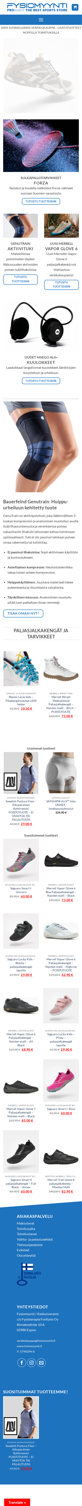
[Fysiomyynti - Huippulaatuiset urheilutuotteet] (37, 7)
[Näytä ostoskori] (75, 7)
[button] (41, 20)
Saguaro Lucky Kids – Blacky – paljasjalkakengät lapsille (21, 965)
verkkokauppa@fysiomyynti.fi (36, 1340)
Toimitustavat (27, 1234)
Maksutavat (25, 1223)
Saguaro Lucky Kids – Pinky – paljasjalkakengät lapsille (61, 1040)
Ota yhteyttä (26, 1255)
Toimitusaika (26, 1229)
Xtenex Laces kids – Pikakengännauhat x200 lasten (21, 700)
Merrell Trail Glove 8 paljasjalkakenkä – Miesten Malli (61, 1183)
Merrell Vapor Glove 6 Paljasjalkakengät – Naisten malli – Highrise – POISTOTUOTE (61, 965)
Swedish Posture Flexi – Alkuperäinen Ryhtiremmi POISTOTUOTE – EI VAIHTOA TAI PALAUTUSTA (21, 810)
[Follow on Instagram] (31, 1362)
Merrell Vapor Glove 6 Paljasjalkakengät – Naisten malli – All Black (21, 1040)
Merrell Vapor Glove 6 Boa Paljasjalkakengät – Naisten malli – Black (61, 892)
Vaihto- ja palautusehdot (35, 1239)
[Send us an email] (41, 1362)
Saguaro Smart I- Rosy (61, 1109)
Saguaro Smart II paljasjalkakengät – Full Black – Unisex (21, 1183)
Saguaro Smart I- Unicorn (21, 890)
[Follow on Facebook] (21, 1362)
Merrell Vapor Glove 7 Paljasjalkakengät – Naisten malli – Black (21, 1112)
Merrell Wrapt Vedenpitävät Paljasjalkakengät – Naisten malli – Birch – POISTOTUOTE (61, 704)
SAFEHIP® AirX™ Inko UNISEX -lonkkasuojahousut (61, 805)
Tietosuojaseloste (29, 1245)
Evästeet (23, 1250)
